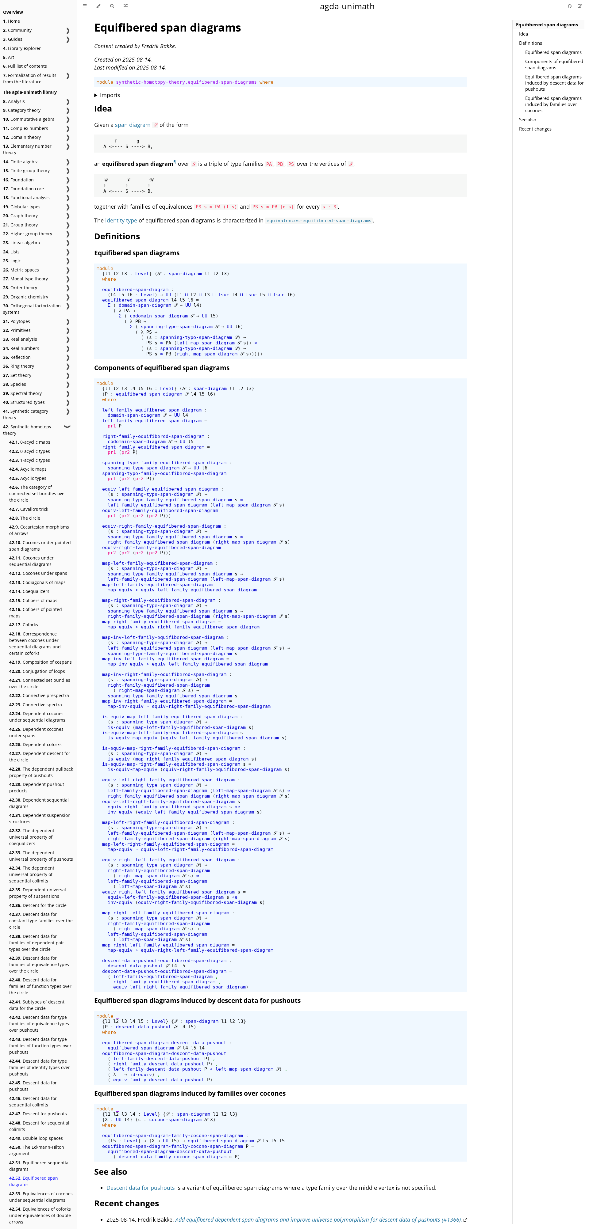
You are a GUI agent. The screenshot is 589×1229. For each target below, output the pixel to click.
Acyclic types (27, 478)
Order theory (20, 287)
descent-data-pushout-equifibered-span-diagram (164, 960)
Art (8, 57)
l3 (124, 273)
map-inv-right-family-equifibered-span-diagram (164, 674)
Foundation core (23, 189)
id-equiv (141, 1074)
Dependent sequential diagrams (39, 803)
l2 (116, 273)
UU (168, 294)
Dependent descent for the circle (39, 756)
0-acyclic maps (29, 442)
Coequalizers (29, 591)
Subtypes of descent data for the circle (36, 1005)
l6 (130, 294)
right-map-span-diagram (207, 353)
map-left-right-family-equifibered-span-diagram (165, 822)
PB (138, 321)
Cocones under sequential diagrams (31, 561)
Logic (12, 261)
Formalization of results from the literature (29, 78)
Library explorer (22, 48)
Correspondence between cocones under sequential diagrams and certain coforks (35, 643)
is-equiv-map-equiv (132, 737)
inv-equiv (120, 811)
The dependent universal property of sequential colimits (31, 874)
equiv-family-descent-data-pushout (158, 1079)
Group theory (20, 225)
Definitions (530, 43)
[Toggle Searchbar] (112, 6)
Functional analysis (26, 197)
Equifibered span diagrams (33, 1181)
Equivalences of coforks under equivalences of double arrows (40, 1215)
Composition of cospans (40, 662)
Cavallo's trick (28, 509)
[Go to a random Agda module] (126, 6)
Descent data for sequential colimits (33, 1101)
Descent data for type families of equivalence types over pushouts (39, 1023)
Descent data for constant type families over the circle (41, 920)
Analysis (14, 101)
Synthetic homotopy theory (27, 430)
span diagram (133, 124)
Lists (11, 252)
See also (527, 119)
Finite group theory (26, 170)
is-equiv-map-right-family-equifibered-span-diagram (171, 748)
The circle (24, 518)
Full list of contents (25, 66)
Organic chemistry (25, 297)
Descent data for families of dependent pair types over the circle (36, 942)
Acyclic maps (28, 469)
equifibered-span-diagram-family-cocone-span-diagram (172, 1135)
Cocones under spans (38, 573)
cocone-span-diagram (175, 1119)
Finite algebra (21, 162)
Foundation (18, 180)
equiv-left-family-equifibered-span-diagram (160, 488)
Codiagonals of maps (37, 582)
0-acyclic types (29, 451)
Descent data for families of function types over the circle (40, 986)
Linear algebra (21, 242)
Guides (12, 39)
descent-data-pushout (135, 965)
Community (17, 30)
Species (14, 384)
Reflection (17, 357)
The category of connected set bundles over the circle (37, 493)
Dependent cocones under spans (36, 732)
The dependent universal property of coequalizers (31, 837)
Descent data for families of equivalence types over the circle (39, 964)
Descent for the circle (38, 905)
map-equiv (120, 589)
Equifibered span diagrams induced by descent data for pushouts (554, 83)
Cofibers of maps (33, 600)
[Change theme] (98, 6)
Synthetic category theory (25, 414)
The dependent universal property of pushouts (41, 856)
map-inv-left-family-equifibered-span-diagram (163, 637)
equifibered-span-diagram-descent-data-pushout (164, 1042)
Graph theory (20, 215)
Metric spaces (21, 270)
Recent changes (535, 129)
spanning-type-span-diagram (177, 326)
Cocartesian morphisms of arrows (39, 530)
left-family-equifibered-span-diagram (152, 409)
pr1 (112, 425)
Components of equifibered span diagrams (554, 64)
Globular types (21, 207)
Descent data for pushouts (33, 1086)
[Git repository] (570, 6)
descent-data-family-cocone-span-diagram (172, 1156)
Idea (523, 34)
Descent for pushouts (38, 1114)
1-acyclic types (29, 460)
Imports (110, 95)
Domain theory (22, 137)
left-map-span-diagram (206, 342)
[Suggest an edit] (579, 6)
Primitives (17, 330)
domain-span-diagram (145, 305)
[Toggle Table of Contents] (84, 6)
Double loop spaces (36, 1138)
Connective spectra (35, 704)
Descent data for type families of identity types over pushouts (39, 1067)
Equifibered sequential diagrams (39, 1166)
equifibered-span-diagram (135, 289)
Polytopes (16, 321)
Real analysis (20, 339)
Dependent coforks (35, 744)
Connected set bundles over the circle (39, 683)
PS (149, 332)
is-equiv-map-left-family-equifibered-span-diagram (169, 716)
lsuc (223, 294)
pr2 (125, 452)
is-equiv (119, 727)
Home (11, 21)
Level (142, 273)
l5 (121, 294)
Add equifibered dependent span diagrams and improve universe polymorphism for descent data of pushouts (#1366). (318, 1219)
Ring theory (18, 366)
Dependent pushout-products (37, 787)
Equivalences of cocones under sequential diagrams (41, 1197)
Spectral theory (22, 393)
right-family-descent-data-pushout (158, 1063)
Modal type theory (25, 279)
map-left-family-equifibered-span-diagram (157, 563)
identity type (121, 220)
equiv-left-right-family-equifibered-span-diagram (168, 779)
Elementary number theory (27, 149)
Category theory (21, 110)
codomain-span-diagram (159, 315)
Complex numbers (25, 128)
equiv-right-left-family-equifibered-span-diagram (168, 859)
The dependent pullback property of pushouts (41, 772)
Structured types (24, 402)
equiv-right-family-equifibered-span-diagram (161, 526)
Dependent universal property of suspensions (37, 893)
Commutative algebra (29, 119)
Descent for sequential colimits (39, 1126)
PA (127, 310)
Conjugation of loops (37, 671)
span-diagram (185, 273)
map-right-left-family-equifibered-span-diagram (165, 912)
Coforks (23, 625)
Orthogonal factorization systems (32, 309)
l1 (107, 273)
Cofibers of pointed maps (35, 612)
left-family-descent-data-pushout (157, 1058)
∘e (237, 806)
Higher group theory (27, 234)
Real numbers (21, 348)
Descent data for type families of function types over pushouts (40, 1045)
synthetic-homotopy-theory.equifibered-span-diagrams (186, 82)
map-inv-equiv (126, 663)
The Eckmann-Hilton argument (36, 1150)
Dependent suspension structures (40, 818)
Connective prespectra (39, 695)
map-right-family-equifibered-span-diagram (158, 600)
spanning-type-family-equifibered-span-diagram (164, 462)
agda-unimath (347, 6)
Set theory (17, 375)
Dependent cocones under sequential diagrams (37, 717)
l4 (113, 294)
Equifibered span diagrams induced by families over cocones (553, 104)
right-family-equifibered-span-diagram (153, 436)
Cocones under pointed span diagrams (40, 546)
